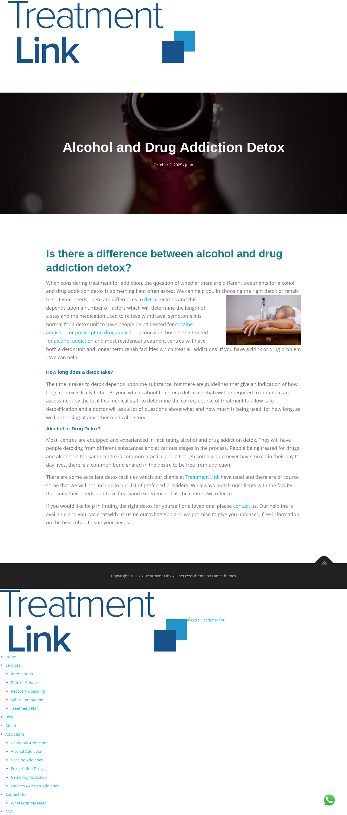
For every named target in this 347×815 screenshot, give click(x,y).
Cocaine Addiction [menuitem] (27, 759)
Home (116, 78)
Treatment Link (201, 477)
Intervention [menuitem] (22, 673)
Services (142, 78)
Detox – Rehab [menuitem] (24, 682)
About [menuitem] (10, 725)
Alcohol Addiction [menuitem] (27, 751)
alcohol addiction (74, 341)
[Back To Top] (324, 563)
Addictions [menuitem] (15, 734)
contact (241, 506)
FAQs (296, 78)
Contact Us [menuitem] (15, 794)
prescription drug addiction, (107, 332)
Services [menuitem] (12, 665)
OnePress (184, 575)
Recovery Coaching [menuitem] (28, 691)
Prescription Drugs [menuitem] (28, 768)
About (196, 78)
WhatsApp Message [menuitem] (29, 803)
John (189, 164)
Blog (173, 78)
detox (150, 299)
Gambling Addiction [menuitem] (29, 777)
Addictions (224, 78)
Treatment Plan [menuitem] (25, 708)
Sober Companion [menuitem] (27, 699)
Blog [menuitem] (9, 716)
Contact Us (263, 78)
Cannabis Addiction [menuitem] (28, 742)
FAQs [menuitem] (10, 811)
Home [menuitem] (10, 656)
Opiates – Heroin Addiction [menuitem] (35, 785)
